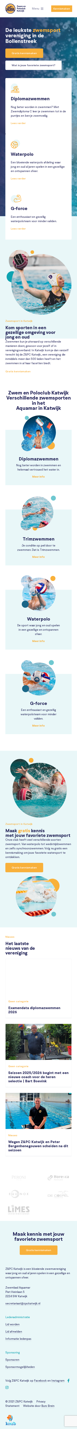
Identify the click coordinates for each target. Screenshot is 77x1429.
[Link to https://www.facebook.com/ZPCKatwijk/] (68, 1380)
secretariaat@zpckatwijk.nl (22, 1303)
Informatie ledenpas (18, 1339)
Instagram (57, 1381)
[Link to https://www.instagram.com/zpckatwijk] (7, 1387)
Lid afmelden (13, 1332)
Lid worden (12, 1324)
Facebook (40, 1381)
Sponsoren (12, 1360)
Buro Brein (47, 1406)
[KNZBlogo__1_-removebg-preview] (10, 1416)
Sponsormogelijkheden (20, 1367)
